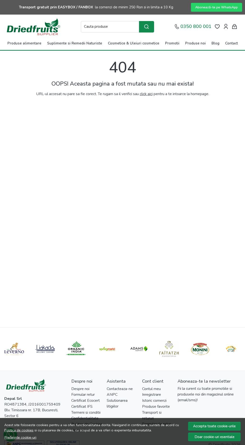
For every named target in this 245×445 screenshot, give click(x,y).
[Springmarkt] (107, 358)
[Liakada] (45, 358)
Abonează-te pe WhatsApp (216, 7)
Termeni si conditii (85, 412)
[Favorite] (217, 26)
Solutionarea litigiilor (117, 403)
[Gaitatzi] (169, 358)
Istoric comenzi (154, 400)
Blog (215, 43)
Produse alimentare (24, 43)
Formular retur (83, 394)
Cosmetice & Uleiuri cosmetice (133, 43)
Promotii (172, 43)
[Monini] (200, 358)
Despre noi (80, 388)
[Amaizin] (231, 358)
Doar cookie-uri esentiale (214, 436)
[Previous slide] (12, 349)
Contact (231, 43)
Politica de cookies (18, 430)
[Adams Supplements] (138, 358)
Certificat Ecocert (85, 400)
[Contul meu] (226, 26)
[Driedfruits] (33, 26)
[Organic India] (76, 358)
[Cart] (234, 26)
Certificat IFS (82, 406)
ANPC (112, 394)
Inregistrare (151, 394)
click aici (146, 94)
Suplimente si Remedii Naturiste (74, 43)
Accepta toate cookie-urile (214, 426)
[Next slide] (233, 349)
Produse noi (195, 43)
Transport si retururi (151, 415)
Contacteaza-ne (120, 388)
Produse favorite (156, 406)
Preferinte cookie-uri (20, 437)
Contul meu (151, 388)
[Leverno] (14, 358)
